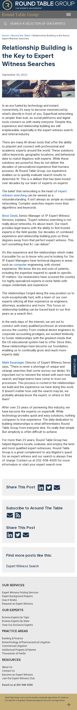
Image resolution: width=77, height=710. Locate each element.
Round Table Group (20, 14)
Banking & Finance (12, 638)
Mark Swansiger (13, 362)
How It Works (9, 600)
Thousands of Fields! (14, 653)
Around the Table (20, 35)
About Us (7, 667)
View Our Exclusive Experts (17, 625)
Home (5, 35)
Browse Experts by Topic (15, 617)
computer (20, 265)
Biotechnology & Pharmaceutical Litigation (26, 642)
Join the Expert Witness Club (18, 678)
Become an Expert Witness (17, 674)
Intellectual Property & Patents (19, 649)
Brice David (9, 216)
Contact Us (8, 670)
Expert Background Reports (17, 596)
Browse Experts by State (15, 621)
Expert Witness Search (22, 566)
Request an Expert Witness (17, 603)
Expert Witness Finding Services (20, 592)
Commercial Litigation (14, 646)
